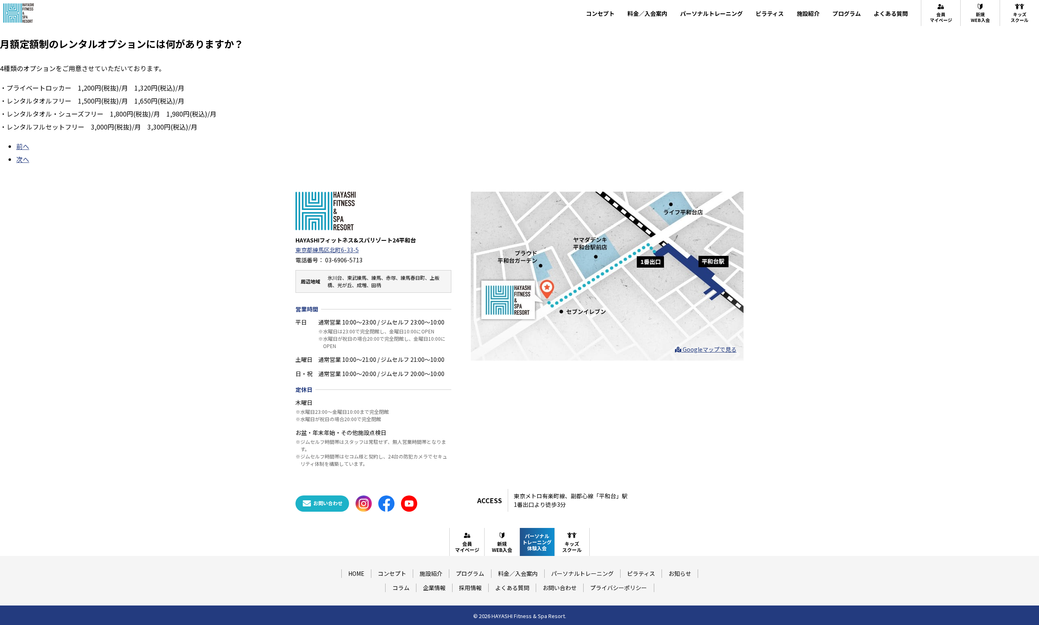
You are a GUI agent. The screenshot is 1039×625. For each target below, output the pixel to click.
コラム (401, 588)
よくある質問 (891, 13)
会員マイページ (941, 17)
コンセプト (600, 13)
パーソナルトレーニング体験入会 (537, 541)
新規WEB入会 (980, 17)
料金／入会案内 (647, 13)
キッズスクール (1019, 17)
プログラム (846, 13)
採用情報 (470, 588)
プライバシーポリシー (618, 588)
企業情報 (434, 588)
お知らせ (679, 573)
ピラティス (770, 13)
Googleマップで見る (709, 349)
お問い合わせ (560, 588)
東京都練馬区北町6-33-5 (327, 250)
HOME (356, 573)
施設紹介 (808, 13)
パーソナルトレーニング (711, 13)
